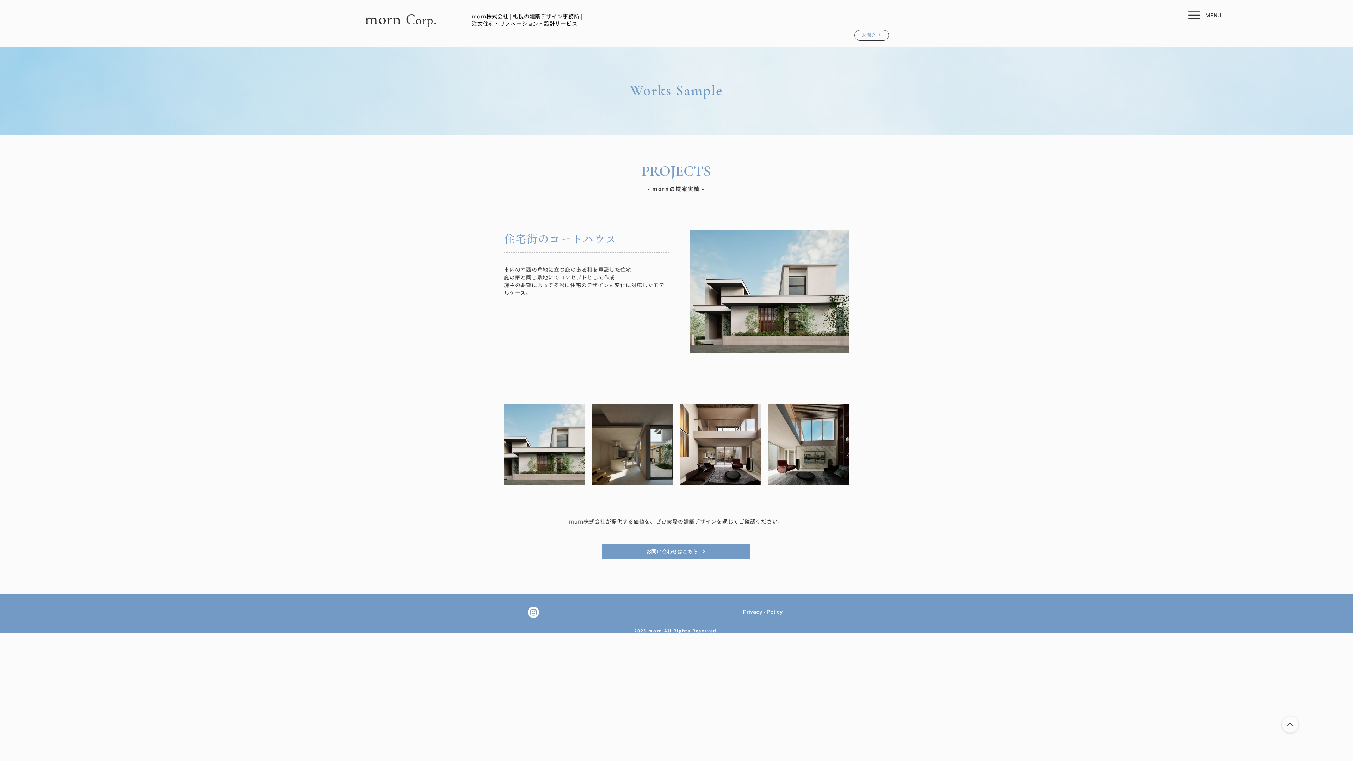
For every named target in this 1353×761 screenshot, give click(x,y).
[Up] (1290, 724)
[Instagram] (533, 612)
